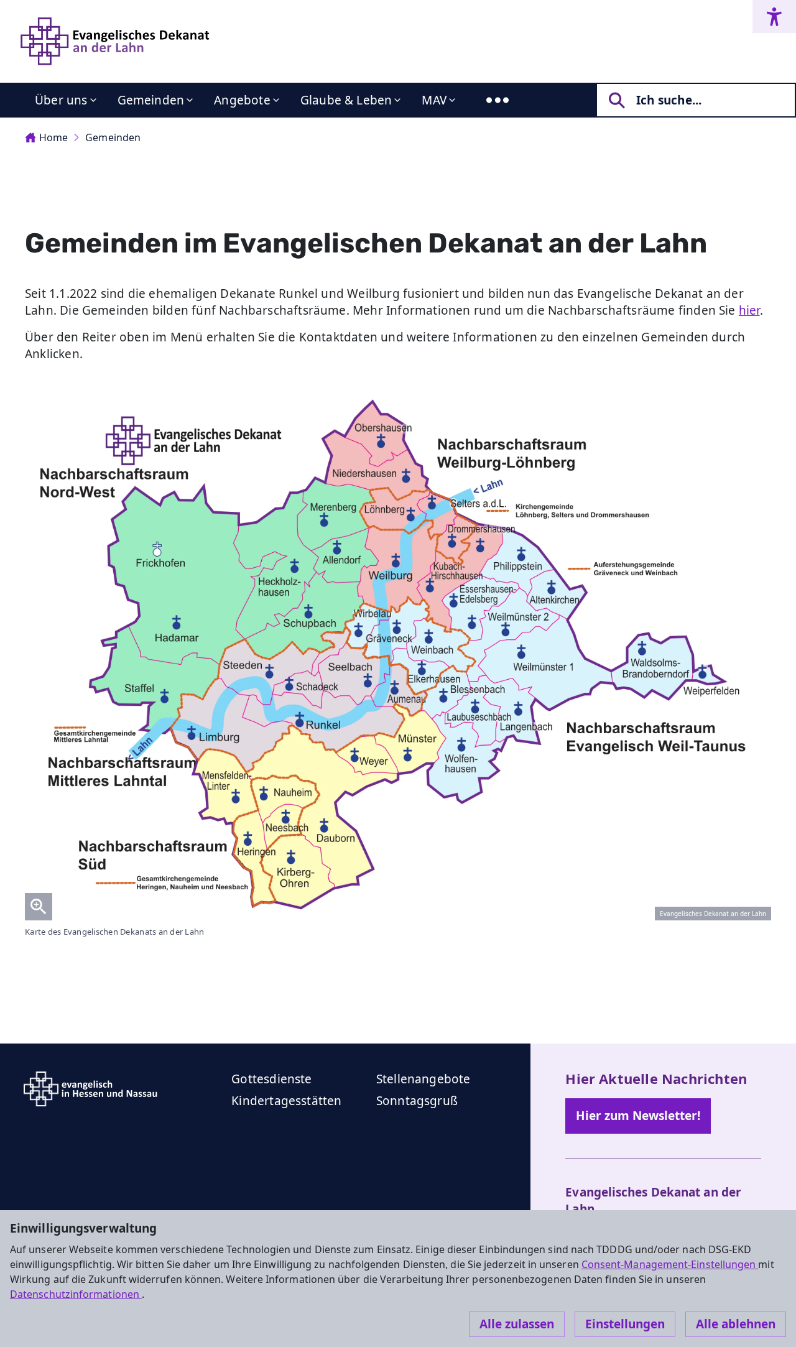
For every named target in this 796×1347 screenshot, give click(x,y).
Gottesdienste (271, 1079)
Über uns (61, 100)
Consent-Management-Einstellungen (670, 1264)
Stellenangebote (423, 1079)
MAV (434, 100)
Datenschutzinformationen (76, 1294)
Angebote (242, 100)
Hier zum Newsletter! (638, 1116)
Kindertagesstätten (286, 1101)
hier (749, 310)
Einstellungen (625, 1324)
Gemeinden (151, 100)
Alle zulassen (516, 1324)
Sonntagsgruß (417, 1101)
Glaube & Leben (346, 100)
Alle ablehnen (735, 1324)
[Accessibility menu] (774, 16)
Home (53, 137)
